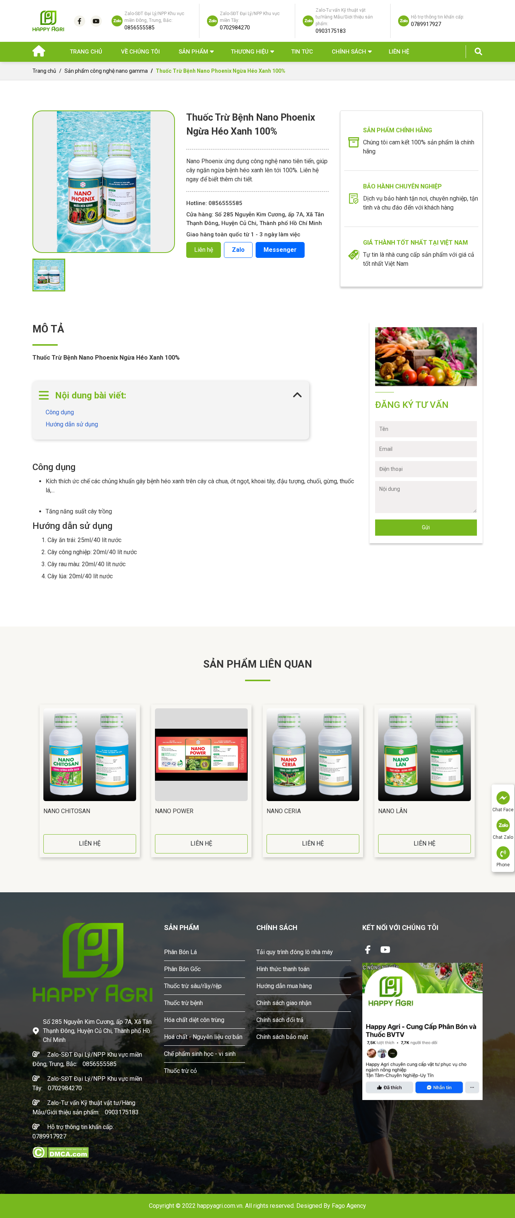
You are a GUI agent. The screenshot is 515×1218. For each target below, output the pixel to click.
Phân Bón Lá (180, 952)
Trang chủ (86, 51)
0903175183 (122, 1112)
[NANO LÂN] (424, 754)
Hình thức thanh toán (283, 969)
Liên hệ (399, 51)
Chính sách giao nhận (283, 1003)
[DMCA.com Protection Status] (60, 1151)
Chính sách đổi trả (279, 1019)
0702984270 (65, 1088)
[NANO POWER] (201, 754)
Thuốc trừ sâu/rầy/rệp (193, 986)
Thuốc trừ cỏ (180, 1070)
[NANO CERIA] (313, 754)
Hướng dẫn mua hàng (284, 986)
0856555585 (99, 1064)
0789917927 (49, 1136)
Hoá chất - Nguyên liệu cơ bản (203, 1036)
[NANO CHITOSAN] (89, 754)
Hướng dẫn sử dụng (72, 424)
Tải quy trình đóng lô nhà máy (294, 952)
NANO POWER (174, 811)
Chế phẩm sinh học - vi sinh (200, 1053)
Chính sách (349, 51)
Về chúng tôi (140, 51)
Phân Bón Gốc (182, 969)
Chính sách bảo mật (282, 1036)
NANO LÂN (392, 811)
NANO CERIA (284, 811)
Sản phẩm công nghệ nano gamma (106, 71)
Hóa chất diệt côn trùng (194, 1019)
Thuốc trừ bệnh (183, 1003)
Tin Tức (302, 51)
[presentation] (34, 781)
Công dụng (60, 412)
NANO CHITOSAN (66, 811)
